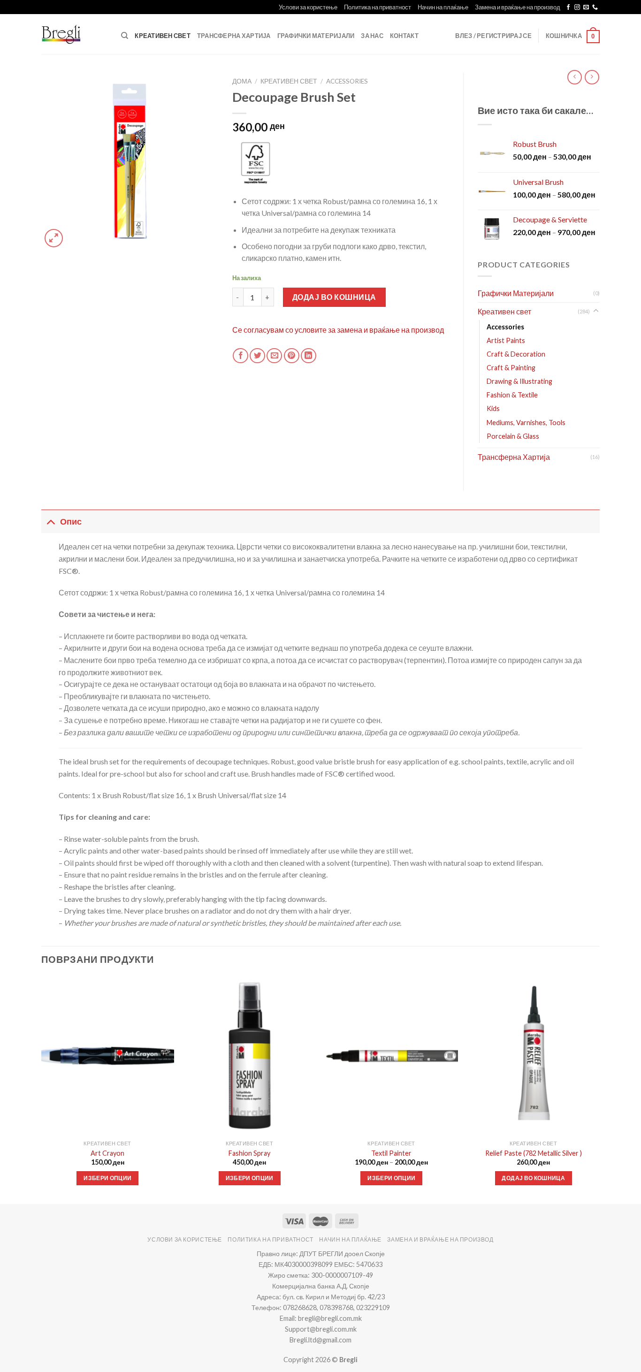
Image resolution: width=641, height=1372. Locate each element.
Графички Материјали (316, 35)
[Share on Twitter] (257, 356)
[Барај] (124, 36)
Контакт (404, 35)
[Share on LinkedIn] (308, 356)
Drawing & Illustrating (519, 381)
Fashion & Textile (512, 395)
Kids (493, 408)
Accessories (347, 81)
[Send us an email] (586, 7)
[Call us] (595, 7)
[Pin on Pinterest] (291, 356)
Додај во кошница (334, 296)
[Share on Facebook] (240, 356)
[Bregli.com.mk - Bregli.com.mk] (69, 34)
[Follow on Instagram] (577, 7)
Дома (242, 81)
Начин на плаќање (443, 7)
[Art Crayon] (107, 1056)
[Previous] (42, 1089)
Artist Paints (506, 340)
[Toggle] (596, 311)
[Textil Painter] (391, 1056)
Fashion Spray (249, 1153)
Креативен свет (163, 35)
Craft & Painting (511, 368)
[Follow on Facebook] (568, 7)
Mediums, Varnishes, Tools (526, 423)
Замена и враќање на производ (517, 7)
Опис (71, 521)
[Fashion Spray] (249, 1056)
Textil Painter (391, 1153)
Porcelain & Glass (513, 436)
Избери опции (107, 1178)
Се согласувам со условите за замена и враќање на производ (338, 329)
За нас (372, 35)
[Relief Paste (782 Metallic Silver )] (533, 1056)
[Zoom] (54, 238)
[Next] (599, 1089)
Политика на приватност (377, 7)
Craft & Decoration (516, 354)
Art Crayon (107, 1153)
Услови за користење (308, 7)
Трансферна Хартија (234, 35)
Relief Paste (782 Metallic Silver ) (533, 1153)
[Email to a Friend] (274, 356)
